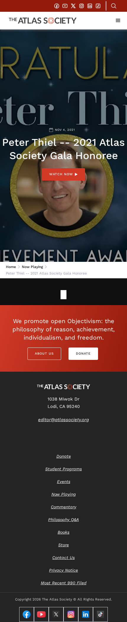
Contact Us (63, 557)
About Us (44, 353)
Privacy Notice (63, 570)
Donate (83, 353)
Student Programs (63, 468)
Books (63, 532)
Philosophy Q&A (63, 519)
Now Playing (32, 267)
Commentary (63, 506)
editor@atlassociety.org (63, 419)
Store (63, 544)
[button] (118, 20)
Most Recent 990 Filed (64, 582)
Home (11, 267)
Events (63, 481)
